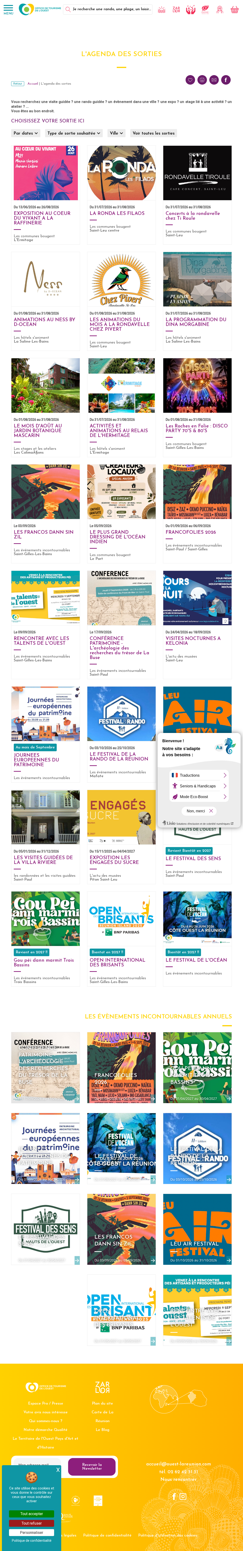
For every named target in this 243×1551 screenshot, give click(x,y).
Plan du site (102, 1404)
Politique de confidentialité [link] (31, 1540)
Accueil (33, 84)
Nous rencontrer (178, 1479)
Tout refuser (32, 1523)
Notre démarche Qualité (45, 1430)
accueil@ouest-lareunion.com (178, 1464)
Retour (17, 83)
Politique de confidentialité (107, 1535)
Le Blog (102, 1430)
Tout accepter (31, 1514)
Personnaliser (31, 1532)
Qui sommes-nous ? (45, 1421)
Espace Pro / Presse (45, 1404)
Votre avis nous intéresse (45, 1412)
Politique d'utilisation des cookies (167, 1535)
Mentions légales (61, 1535)
